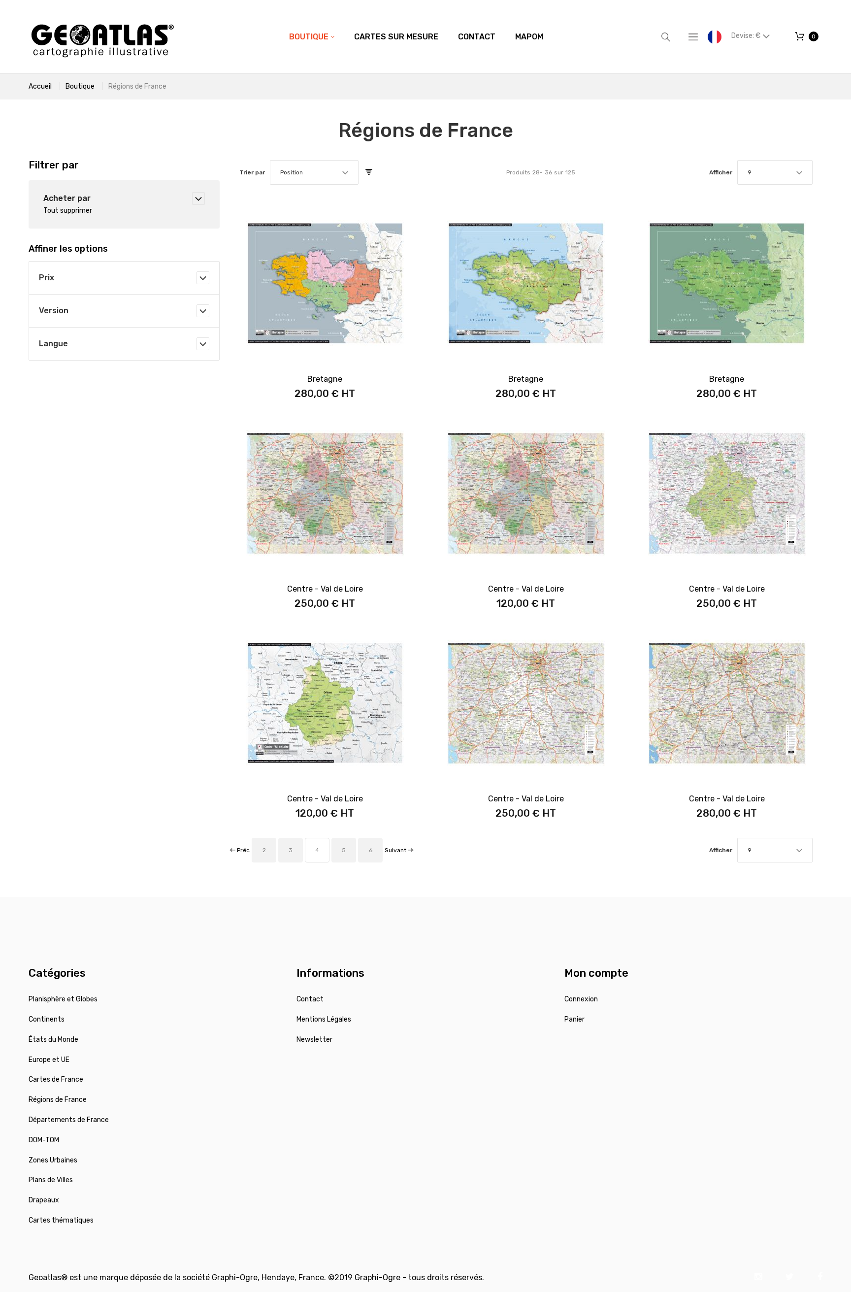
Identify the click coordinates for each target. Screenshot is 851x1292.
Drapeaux (44, 1200)
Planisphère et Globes (63, 999)
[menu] (416, 37)
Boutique (80, 86)
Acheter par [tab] (67, 198)
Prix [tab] (46, 277)
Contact (310, 999)
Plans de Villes (51, 1180)
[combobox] (314, 172)
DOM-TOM (44, 1140)
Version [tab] (53, 310)
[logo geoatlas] (102, 37)
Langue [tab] (53, 343)
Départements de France (69, 1120)
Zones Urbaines (53, 1160)
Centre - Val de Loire (325, 589)
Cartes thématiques (61, 1220)
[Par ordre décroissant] (368, 172)
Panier (574, 1019)
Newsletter (314, 1039)
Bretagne (324, 379)
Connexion (581, 999)
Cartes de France (56, 1079)
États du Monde (53, 1039)
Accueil (40, 86)
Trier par (252, 172)
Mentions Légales (323, 1019)
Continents (47, 1019)
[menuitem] (312, 37)
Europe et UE (49, 1060)
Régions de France (58, 1099)
